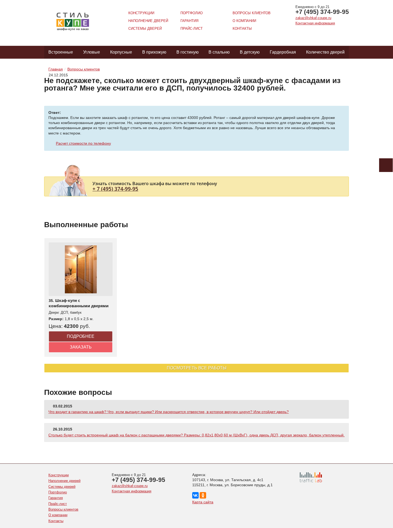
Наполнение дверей (148, 21)
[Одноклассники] (203, 495)
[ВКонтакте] (195, 495)
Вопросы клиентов (252, 13)
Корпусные (121, 52)
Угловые (91, 52)
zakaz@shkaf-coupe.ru (313, 18)
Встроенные (60, 52)
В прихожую (154, 52)
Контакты (242, 29)
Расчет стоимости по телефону (83, 143)
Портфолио (191, 13)
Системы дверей (145, 29)
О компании (244, 21)
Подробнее (80, 336)
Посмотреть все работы (196, 368)
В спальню (219, 52)
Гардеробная (283, 52)
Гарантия (189, 21)
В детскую (250, 52)
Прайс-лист (191, 29)
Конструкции (141, 13)
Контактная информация (315, 23)
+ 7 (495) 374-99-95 (115, 188)
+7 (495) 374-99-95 (322, 11)
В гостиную (187, 52)
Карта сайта (202, 502)
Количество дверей (325, 52)
